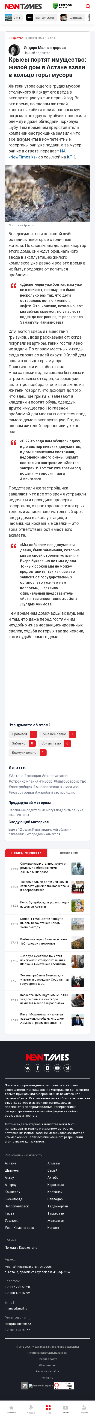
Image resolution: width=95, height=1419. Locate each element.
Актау (9, 1177)
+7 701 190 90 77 (17, 1330)
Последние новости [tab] (26, 852)
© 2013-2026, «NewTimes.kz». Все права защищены (47, 1346)
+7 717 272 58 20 (17, 1287)
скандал (34, 776)
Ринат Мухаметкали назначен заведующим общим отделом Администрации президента (42, 1018)
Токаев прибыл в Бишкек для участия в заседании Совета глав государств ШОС (44, 979)
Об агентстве (47, 1365)
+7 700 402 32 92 (17, 1293)
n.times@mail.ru (16, 1308)
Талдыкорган (58, 1206)
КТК (71, 157)
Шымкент (12, 1170)
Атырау (10, 1185)
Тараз (9, 1213)
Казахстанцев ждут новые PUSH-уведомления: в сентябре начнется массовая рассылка (44, 999)
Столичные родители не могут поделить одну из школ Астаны (46, 812)
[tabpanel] (47, 945)
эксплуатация (56, 776)
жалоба (43, 792)
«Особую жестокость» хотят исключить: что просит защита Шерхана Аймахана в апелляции (43, 960)
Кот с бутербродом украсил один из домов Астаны (44, 904)
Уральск (11, 1220)
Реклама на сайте (47, 1371)
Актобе (53, 1177)
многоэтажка (47, 787)
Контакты (47, 1377)
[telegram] (67, 1068)
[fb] (37, 1068)
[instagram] (47, 1068)
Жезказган (56, 1220)
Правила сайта (47, 1359)
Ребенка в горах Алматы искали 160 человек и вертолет (43, 941)
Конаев (53, 1228)
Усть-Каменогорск (19, 1228)
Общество (16, 38)
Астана (17, 776)
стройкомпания (24, 781)
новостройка (22, 792)
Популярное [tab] (69, 852)
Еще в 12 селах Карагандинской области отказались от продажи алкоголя (40, 832)
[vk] (27, 1068)
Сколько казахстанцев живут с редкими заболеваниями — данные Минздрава (43, 868)
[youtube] (57, 1068)
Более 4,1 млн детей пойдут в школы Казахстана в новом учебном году (41, 923)
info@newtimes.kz (18, 1323)
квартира (70, 787)
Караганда (56, 1185)
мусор (47, 781)
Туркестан (56, 1213)
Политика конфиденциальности (47, 1352)
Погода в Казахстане (21, 1247)
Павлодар (55, 1199)
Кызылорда (14, 1199)
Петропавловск (17, 1206)
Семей (52, 1170)
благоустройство (71, 781)
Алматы (54, 1163)
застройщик (21, 787)
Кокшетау (12, 1192)
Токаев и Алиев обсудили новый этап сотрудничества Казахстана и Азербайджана (44, 886)
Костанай (55, 1192)
